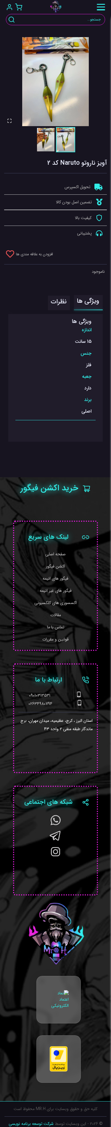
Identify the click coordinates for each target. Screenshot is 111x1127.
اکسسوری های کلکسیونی (55, 603)
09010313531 (39, 695)
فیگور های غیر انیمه (56, 591)
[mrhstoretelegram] (55, 838)
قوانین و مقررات (55, 639)
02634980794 (40, 703)
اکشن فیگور (55, 566)
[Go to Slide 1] (65, 139)
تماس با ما (55, 627)
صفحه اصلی (55, 554)
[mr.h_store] (55, 854)
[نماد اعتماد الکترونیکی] (59, 999)
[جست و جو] (11, 19)
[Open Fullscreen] (9, 120)
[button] (55, 81)
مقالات (55, 615)
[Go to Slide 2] (45, 139)
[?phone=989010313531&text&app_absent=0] (55, 823)
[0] (18, 7)
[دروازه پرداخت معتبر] (58, 1058)
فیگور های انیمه (55, 579)
